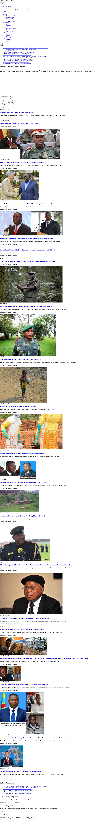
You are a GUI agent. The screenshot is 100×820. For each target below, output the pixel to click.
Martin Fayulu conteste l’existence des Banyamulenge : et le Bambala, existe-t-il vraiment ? (25, 48)
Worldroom (6, 27)
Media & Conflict (10, 31)
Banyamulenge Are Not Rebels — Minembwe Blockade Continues (19, 49)
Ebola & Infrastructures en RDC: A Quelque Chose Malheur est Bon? (22, 453)
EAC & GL (6, 23)
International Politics (11, 28)
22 (9, 779)
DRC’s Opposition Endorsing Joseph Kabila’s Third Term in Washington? (24, 684)
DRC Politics (9, 18)
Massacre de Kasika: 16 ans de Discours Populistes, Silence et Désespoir (22, 516)
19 (4, 779)
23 (11, 779)
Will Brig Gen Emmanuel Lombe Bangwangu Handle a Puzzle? (20, 359)
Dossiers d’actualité (11, 16)
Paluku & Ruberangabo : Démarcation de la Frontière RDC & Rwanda (23, 482)
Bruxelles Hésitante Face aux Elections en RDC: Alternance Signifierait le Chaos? (26, 204)
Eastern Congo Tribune (5, 6)
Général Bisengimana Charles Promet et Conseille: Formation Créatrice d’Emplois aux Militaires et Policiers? (35, 565)
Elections (11, 20)
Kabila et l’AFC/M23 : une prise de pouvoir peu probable (17, 50)
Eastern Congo (10, 17)
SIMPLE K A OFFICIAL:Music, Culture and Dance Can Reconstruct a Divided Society (28, 261)
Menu (2, 3)
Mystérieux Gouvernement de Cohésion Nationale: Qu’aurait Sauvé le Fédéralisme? (27, 238)
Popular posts (9, 37)
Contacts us (9, 39)
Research (8, 24)
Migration (8, 25)
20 (6, 779)
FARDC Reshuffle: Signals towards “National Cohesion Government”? (23, 162)
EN (1, 2)
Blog (4, 32)
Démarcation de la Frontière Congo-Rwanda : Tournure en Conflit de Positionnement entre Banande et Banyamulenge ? (38, 738)
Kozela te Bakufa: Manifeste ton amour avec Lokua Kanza (19, 123)
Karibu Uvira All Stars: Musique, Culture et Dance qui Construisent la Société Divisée (27, 250)
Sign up (17, 802)
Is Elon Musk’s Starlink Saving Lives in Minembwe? (16, 53)
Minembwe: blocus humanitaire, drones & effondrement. (17, 55)
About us (8, 13)
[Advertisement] (50, 84)
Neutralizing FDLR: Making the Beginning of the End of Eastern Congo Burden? (26, 306)
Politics (5, 14)
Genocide (8, 30)
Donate (5, 38)
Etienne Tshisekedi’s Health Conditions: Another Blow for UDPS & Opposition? (25, 618)
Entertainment (9, 34)
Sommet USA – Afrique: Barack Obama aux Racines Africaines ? (21, 771)
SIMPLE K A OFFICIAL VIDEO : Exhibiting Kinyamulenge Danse (22, 629)
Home (4, 11)
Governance (12, 21)
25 (14, 779)
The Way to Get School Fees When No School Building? (18, 406)
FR (3, 2)
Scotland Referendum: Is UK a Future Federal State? (17, 112)
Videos (8, 35)
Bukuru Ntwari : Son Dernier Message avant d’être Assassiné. (18, 52)
